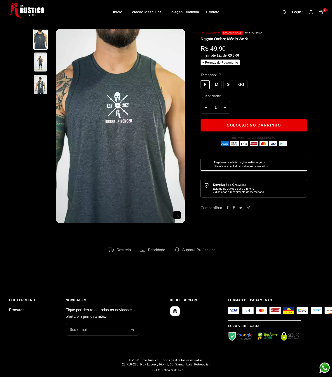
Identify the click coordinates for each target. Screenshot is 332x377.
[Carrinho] (320, 12)
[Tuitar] (241, 207)
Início (117, 12)
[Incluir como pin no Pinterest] (234, 207)
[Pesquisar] (285, 12)
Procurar (16, 310)
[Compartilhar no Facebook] (228, 207)
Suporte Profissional (199, 250)
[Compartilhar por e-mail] (248, 207)
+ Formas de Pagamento (220, 62)
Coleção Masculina (145, 12)
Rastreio (124, 250)
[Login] (311, 12)
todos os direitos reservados (250, 166)
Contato (212, 12)
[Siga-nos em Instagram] (175, 311)
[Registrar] (133, 329)
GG (241, 84)
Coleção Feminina (184, 12)
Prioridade (156, 250)
